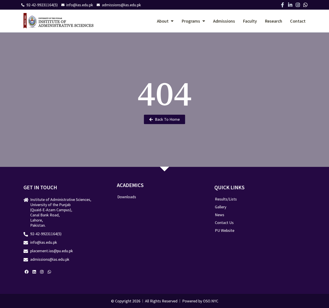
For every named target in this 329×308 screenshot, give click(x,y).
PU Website (224, 230)
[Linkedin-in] (290, 4)
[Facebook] (27, 272)
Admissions (224, 21)
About (163, 21)
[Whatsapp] (305, 4)
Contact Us (224, 222)
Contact (298, 21)
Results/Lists (226, 199)
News (219, 215)
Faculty (250, 21)
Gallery (220, 207)
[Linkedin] (34, 272)
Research (273, 21)
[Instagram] (297, 4)
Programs (191, 21)
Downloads (126, 197)
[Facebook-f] (282, 4)
